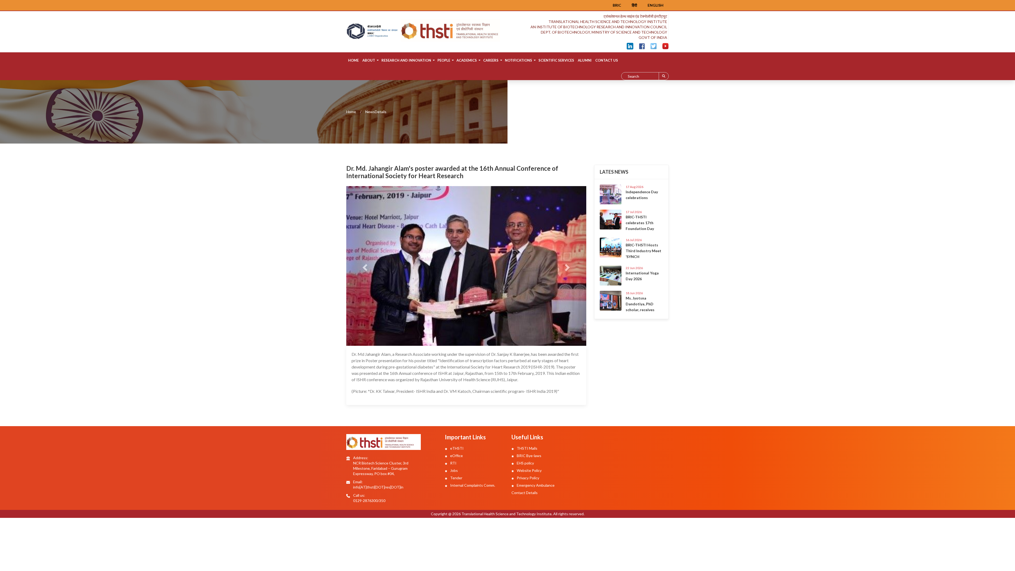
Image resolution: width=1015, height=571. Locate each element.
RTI (452, 463)
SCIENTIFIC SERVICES (556, 60)
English (655, 5)
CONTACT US (606, 60)
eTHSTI (456, 448)
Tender (455, 478)
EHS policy (525, 463)
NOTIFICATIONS (518, 60)
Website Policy (529, 470)
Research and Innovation (406, 60)
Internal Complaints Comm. (472, 485)
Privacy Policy (527, 478)
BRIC (617, 5)
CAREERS (491, 60)
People (443, 60)
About (368, 60)
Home (353, 60)
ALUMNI (585, 60)
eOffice (456, 455)
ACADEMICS (466, 60)
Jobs (453, 470)
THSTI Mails (526, 448)
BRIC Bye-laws (528, 455)
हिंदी (634, 5)
